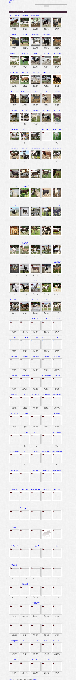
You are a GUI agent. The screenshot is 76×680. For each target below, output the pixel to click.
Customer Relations (12, 3)
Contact (61, 5)
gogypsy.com (11, 679)
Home (37, 5)
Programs (52, 5)
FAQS (10, 2)
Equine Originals (35, 679)
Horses (41, 5)
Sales (46, 5)
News (57, 5)
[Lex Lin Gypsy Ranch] (16, 10)
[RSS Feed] (65, 5)
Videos (10, 1)
